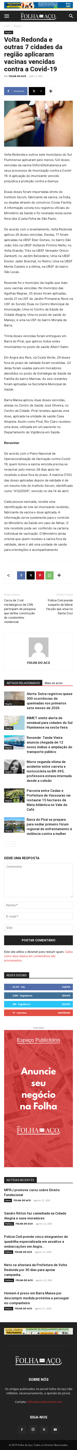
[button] (6, 16)
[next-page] (13, 844)
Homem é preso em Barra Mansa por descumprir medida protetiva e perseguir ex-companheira (36, 1298)
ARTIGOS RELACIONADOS (23, 683)
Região (18, 26)
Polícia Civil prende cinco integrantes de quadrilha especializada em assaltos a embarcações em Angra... (36, 1242)
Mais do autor (54, 683)
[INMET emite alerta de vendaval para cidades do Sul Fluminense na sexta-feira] (14, 723)
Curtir (66, 986)
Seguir (66, 995)
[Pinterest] (40, 575)
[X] (30, 575)
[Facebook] (21, 575)
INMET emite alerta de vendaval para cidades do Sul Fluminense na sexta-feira (49, 722)
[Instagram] (33, 1429)
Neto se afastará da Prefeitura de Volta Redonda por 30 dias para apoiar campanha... (35, 1270)
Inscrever (64, 1012)
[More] (50, 91)
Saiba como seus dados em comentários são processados (38, 956)
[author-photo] (38, 657)
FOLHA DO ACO (17, 76)
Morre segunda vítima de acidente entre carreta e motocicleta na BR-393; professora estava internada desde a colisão (49, 771)
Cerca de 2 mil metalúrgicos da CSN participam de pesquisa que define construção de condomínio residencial (20, 611)
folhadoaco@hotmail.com (44, 1402)
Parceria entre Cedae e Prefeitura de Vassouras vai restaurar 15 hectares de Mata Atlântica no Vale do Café (48, 800)
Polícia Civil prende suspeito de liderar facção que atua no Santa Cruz (59, 607)
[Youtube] (55, 1430)
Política (9, 1223)
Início (7, 26)
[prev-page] (6, 844)
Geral (8, 1200)
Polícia (8, 1252)
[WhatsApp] (49, 575)
